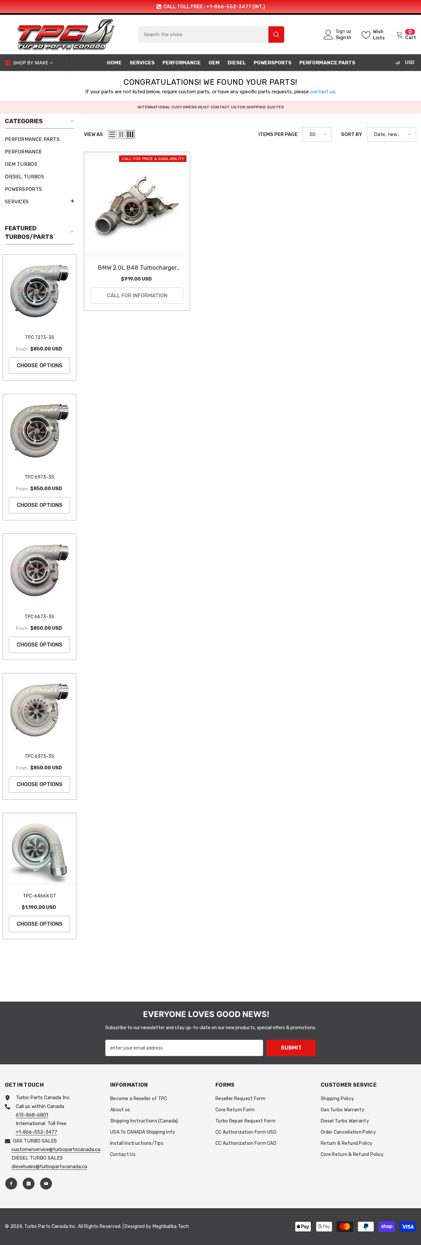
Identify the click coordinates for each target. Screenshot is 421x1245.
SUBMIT (291, 1048)
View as (93, 134)
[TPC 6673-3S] (39, 570)
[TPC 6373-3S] (39, 709)
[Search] (211, 34)
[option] (210, 6)
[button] (39, 201)
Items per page (278, 134)
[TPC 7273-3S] (39, 291)
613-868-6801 (32, 1115)
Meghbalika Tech (171, 1226)
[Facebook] (11, 1183)
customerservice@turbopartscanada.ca (56, 1149)
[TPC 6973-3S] (39, 430)
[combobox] (203, 34)
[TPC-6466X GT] (39, 849)
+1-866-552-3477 (36, 1132)
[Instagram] (28, 1183)
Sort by (351, 134)
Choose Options (39, 365)
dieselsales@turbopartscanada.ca (49, 1166)
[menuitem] (39, 139)
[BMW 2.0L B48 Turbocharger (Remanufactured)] (137, 205)
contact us (322, 92)
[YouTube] (46, 1183)
